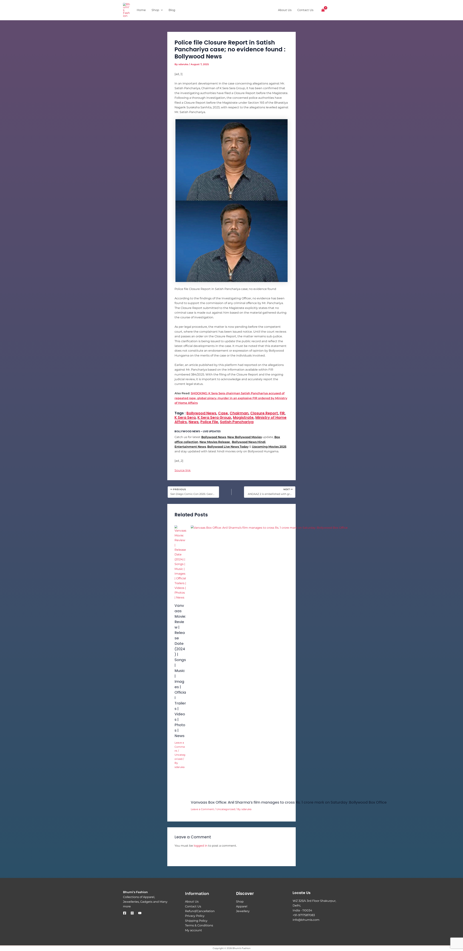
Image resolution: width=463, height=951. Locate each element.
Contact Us (193, 906)
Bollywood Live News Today (228, 446)
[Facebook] (124, 913)
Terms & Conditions (199, 925)
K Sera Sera (185, 417)
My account (193, 930)
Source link (183, 470)
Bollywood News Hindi (249, 442)
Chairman (239, 413)
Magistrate (243, 417)
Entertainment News (190, 446)
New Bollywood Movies (244, 437)
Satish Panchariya (237, 421)
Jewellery (243, 911)
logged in (200, 845)
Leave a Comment (180, 746)
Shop (240, 901)
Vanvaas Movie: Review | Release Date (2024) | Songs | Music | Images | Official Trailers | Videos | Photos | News (180, 670)
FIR (282, 413)
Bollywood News (201, 413)
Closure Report (264, 413)
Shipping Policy (196, 920)
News (194, 421)
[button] (338, 10)
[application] (161, 10)
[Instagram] (132, 913)
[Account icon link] (331, 10)
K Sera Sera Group (214, 417)
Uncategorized (225, 809)
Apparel (241, 906)
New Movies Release (215, 442)
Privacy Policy (195, 916)
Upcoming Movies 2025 (269, 446)
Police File (209, 421)
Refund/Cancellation (200, 911)
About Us (192, 901)
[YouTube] (139, 913)
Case (223, 413)
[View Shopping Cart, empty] (323, 10)
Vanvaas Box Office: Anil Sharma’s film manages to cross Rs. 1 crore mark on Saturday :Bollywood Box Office (289, 802)
